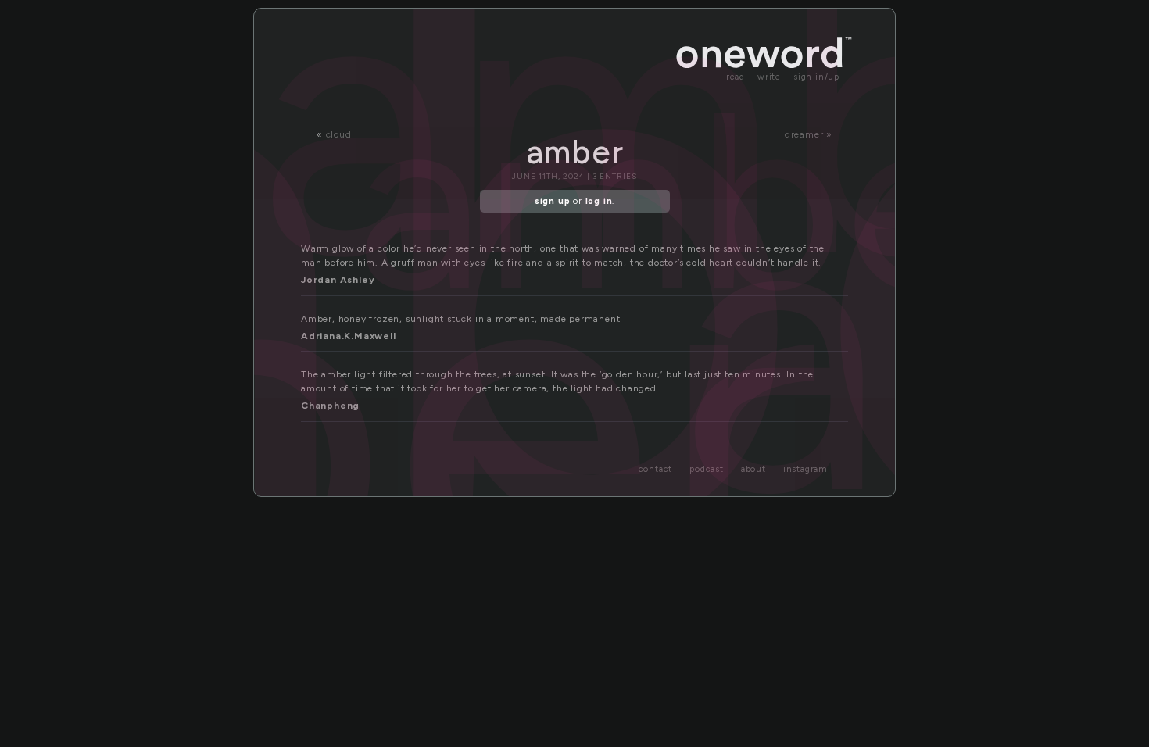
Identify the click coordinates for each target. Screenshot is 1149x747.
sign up (553, 201)
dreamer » (808, 134)
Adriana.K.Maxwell (348, 336)
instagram (805, 469)
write (769, 77)
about (753, 469)
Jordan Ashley (337, 279)
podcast (706, 469)
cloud (339, 134)
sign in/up (816, 77)
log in (599, 201)
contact (656, 469)
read (735, 77)
